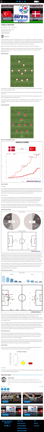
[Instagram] (22, 1)
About (35, 421)
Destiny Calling (20, 421)
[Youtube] (20, 1)
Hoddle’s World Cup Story (22, 428)
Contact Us (36, 423)
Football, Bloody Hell (21, 423)
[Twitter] (17, 1)
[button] (5, 1)
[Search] (38, 1)
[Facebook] (25, 1)
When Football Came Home (22, 430)
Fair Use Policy (36, 426)
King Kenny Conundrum (21, 426)
